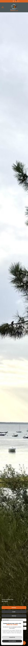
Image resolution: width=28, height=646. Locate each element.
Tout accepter (12, 641)
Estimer (14, 616)
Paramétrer (12, 637)
